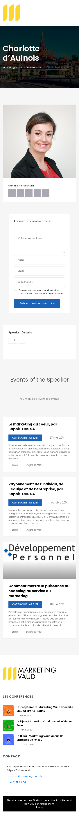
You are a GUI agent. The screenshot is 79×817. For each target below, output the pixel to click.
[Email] (45, 193)
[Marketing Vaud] (38, 12)
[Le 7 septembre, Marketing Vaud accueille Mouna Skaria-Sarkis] (8, 710)
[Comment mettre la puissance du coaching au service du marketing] (39, 560)
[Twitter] (20, 193)
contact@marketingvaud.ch (25, 776)
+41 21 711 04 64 (17, 782)
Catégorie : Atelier (25, 437)
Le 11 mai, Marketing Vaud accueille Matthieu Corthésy (40, 738)
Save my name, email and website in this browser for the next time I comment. (41, 292)
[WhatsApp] (37, 193)
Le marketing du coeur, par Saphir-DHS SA (32, 427)
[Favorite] (22, 340)
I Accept (40, 807)
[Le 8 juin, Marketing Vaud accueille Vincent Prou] (8, 725)
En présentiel (34, 465)
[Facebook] (12, 193)
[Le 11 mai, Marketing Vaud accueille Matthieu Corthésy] (8, 739)
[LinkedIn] (29, 193)
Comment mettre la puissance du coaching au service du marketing (38, 591)
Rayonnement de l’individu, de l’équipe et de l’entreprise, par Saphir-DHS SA (35, 489)
